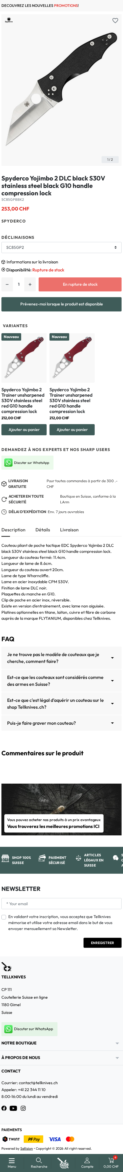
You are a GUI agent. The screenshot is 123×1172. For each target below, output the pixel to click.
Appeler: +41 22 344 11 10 (23, 1089)
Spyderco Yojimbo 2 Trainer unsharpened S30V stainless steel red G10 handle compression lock (22, 400)
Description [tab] (13, 530)
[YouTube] (13, 1108)
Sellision (26, 1148)
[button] (39, 1163)
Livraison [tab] (69, 530)
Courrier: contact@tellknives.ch (29, 1082)
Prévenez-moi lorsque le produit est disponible (61, 304)
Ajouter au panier (24, 429)
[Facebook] (4, 1108)
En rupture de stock (80, 284)
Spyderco (13, 221)
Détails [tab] (42, 530)
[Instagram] (23, 1108)
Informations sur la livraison (32, 262)
